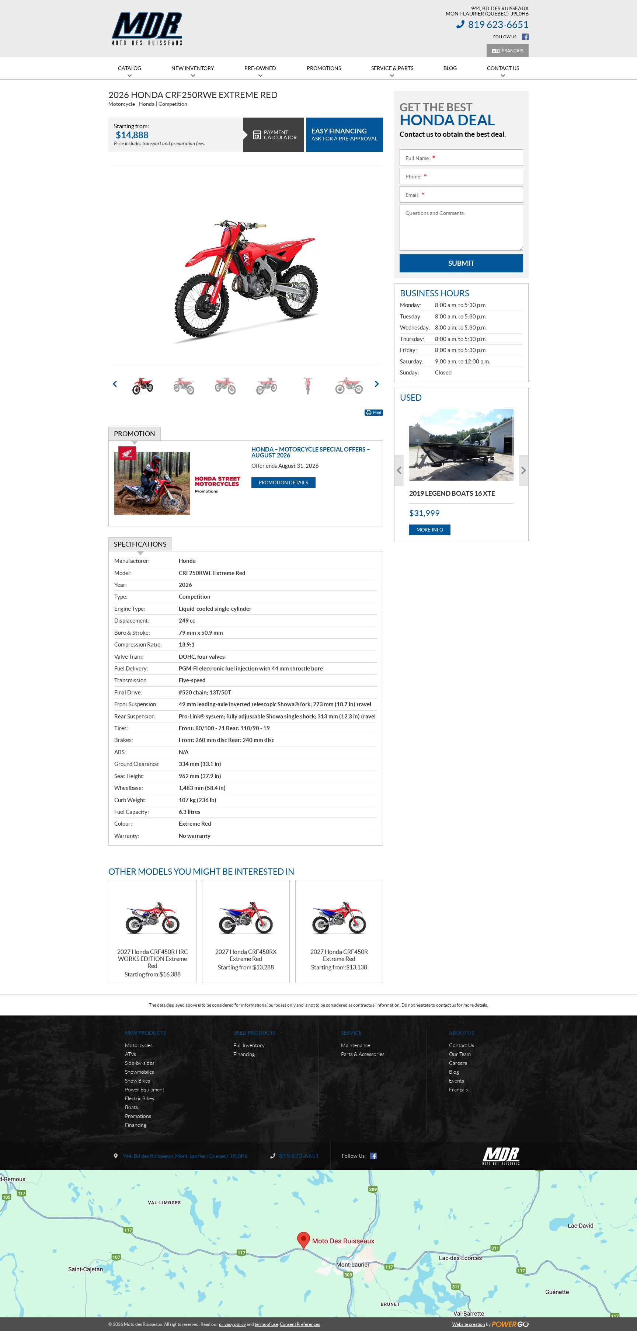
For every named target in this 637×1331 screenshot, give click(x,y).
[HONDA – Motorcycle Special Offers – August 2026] (180, 483)
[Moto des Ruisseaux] (148, 28)
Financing (135, 1125)
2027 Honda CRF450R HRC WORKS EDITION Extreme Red (152, 958)
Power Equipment (144, 1090)
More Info (430, 530)
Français (512, 50)
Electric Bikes (139, 1098)
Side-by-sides (139, 1063)
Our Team (460, 1054)
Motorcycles (139, 1045)
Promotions (138, 1116)
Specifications (140, 544)
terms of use (266, 1324)
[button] (123, 264)
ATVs (130, 1054)
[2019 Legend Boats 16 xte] (461, 445)
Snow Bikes (137, 1081)
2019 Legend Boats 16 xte (452, 493)
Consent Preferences (300, 1324)
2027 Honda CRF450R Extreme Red (339, 955)
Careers (458, 1063)
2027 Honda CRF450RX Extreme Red (245, 955)
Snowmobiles (139, 1072)
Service (351, 1033)
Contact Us (461, 1045)
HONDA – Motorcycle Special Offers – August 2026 (310, 452)
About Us (461, 1033)
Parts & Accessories (362, 1054)
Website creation (468, 1324)
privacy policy (232, 1324)
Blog (454, 1072)
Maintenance (355, 1045)
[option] (245, 264)
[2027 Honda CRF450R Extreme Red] (339, 914)
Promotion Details (283, 482)
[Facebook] (525, 37)
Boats (131, 1107)
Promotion (134, 434)
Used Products (254, 1033)
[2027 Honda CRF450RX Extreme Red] (246, 914)
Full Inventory (249, 1045)
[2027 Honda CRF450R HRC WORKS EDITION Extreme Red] (153, 914)
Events (456, 1081)
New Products (145, 1033)
